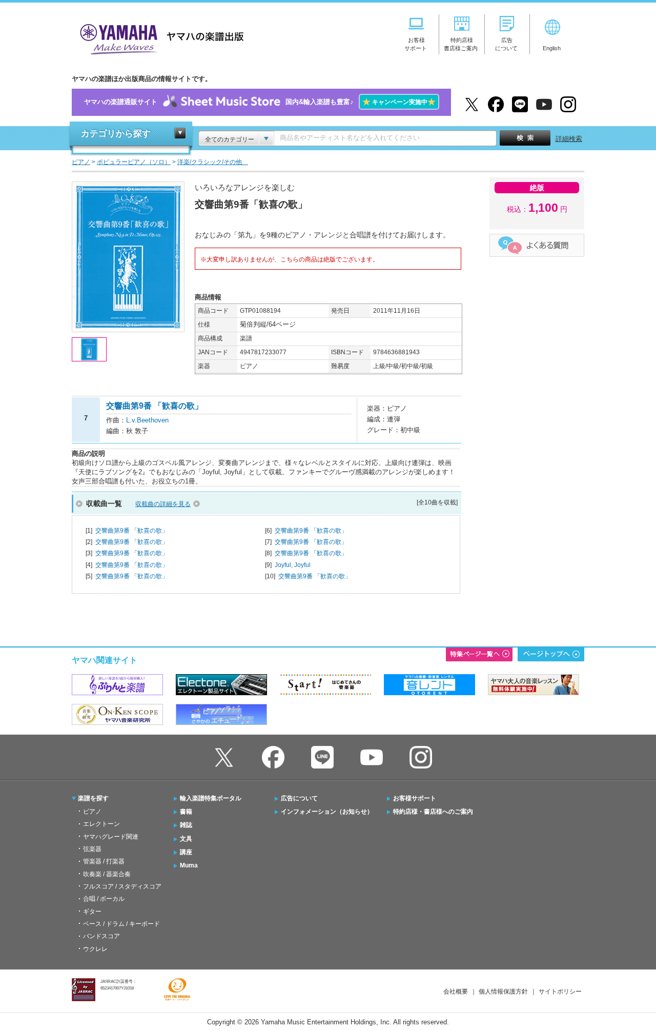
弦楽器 (92, 849)
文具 (186, 838)
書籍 (186, 811)
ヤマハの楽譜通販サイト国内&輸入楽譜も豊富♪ (260, 101)
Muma (189, 865)
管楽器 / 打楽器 (104, 861)
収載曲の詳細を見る (163, 504)
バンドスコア (101, 936)
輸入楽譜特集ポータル (210, 798)
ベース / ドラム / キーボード (121, 923)
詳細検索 (569, 139)
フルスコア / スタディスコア (122, 886)
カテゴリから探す (116, 133)
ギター (92, 911)
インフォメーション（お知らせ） (327, 811)
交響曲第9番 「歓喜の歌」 (131, 530)
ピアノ (92, 811)
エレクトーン (101, 823)
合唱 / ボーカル (104, 898)
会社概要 (455, 991)
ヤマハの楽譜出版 (159, 38)
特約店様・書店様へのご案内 (433, 811)
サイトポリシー (560, 991)
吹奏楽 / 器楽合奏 (107, 874)
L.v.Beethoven (147, 420)
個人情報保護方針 (503, 991)
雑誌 (186, 824)
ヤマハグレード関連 (110, 836)
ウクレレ (95, 949)
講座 (186, 852)
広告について (299, 798)
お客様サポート (414, 798)
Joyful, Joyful (293, 565)
